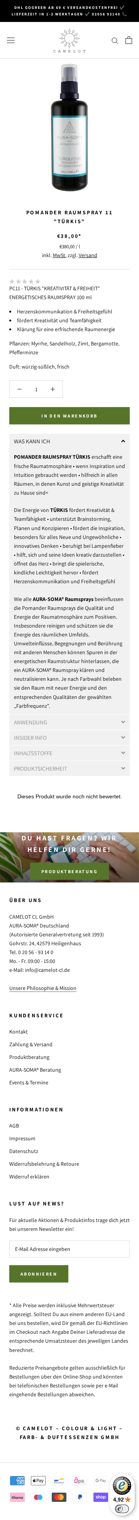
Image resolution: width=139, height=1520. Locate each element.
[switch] (122, 1509)
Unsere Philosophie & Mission (42, 988)
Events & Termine (28, 1082)
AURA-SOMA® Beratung (35, 1069)
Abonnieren (38, 1274)
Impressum (22, 1138)
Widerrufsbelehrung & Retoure (44, 1163)
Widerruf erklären (29, 1176)
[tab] (69, 441)
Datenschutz (23, 1151)
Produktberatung (69, 871)
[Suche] (115, 40)
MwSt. (59, 255)
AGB (14, 1125)
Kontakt (18, 1031)
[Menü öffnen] (11, 40)
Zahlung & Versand (31, 1044)
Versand (88, 255)
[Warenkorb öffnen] (128, 40)
